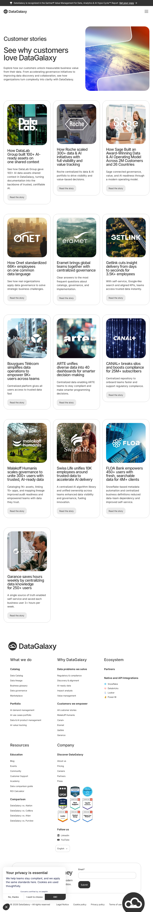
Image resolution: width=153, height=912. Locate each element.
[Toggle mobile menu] (146, 11)
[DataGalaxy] (15, 11)
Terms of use (115, 904)
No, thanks (13, 897)
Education (16, 754)
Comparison (18, 799)
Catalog (15, 669)
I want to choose (34, 897)
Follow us (63, 829)
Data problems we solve (72, 669)
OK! (55, 897)
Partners (109, 669)
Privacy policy (98, 904)
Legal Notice (62, 904)
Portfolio (15, 703)
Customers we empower (72, 703)
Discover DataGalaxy (70, 754)
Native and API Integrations (121, 677)
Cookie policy (79, 904)
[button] (6, 906)
